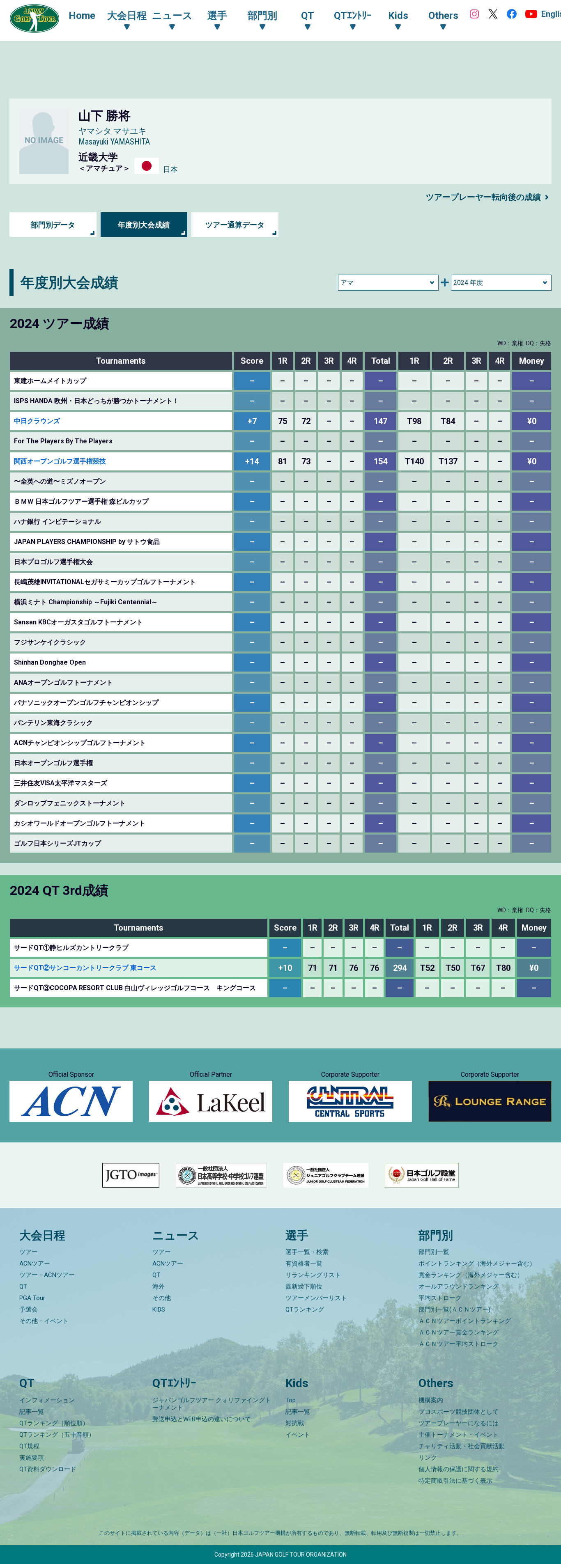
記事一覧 (31, 1411)
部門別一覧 (433, 1252)
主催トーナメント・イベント (458, 1434)
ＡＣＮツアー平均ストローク (458, 1344)
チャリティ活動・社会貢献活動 (461, 1446)
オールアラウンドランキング (458, 1286)
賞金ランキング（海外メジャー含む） (470, 1275)
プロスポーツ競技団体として (458, 1411)
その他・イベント (44, 1321)
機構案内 (430, 1400)
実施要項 (31, 1457)
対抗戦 (294, 1423)
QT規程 (29, 1446)
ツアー (28, 1252)
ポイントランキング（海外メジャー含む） (477, 1263)
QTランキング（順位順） (54, 1423)
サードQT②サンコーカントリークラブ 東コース (85, 968)
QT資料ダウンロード (47, 1469)
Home (82, 15)
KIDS (158, 1309)
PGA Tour (32, 1298)
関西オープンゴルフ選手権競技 (60, 461)
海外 (158, 1286)
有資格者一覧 (303, 1263)
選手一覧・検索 (307, 1252)
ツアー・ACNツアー (47, 1275)
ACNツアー (34, 1263)
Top (290, 1400)
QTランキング (304, 1309)
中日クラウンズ (37, 421)
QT (23, 1286)
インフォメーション (47, 1400)
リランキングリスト (313, 1275)
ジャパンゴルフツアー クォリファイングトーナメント (211, 1404)
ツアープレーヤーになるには (458, 1423)
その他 (161, 1298)
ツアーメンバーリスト (316, 1298)
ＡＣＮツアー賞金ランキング (458, 1332)
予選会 (28, 1309)
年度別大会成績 (144, 224)
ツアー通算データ (234, 224)
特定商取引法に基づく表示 (455, 1480)
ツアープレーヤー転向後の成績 (483, 197)
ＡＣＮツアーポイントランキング (464, 1321)
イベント (297, 1434)
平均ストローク (440, 1298)
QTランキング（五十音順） (57, 1434)
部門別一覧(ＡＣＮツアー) (454, 1309)
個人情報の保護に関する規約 (458, 1469)
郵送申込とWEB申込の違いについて (201, 1419)
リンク (427, 1457)
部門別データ (53, 224)
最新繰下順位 (303, 1286)
